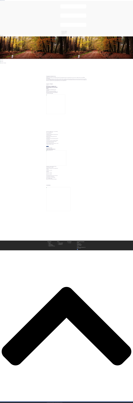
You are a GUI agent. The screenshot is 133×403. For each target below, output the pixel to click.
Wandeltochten (64, 32)
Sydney (58, 402)
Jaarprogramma (64, 33)
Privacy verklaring (51, 245)
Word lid (63, 34)
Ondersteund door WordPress (50, 402)
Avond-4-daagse (64, 31)
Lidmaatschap (50, 244)
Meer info (47, 146)
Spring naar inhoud (2, 0)
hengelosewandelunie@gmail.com (81, 247)
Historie (50, 243)
